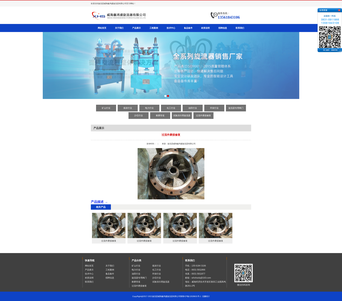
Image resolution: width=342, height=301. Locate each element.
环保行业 (214, 108)
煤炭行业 (127, 108)
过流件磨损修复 (203, 115)
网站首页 (102, 28)
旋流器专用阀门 (235, 108)
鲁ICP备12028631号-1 (192, 296)
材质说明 (205, 28)
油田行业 (192, 108)
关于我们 (119, 28)
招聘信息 (222, 28)
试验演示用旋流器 (181, 115)
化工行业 (171, 108)
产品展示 (136, 28)
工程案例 (153, 28)
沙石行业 (138, 115)
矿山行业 (106, 108)
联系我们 (240, 28)
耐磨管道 (160, 115)
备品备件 (188, 28)
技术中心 (171, 28)
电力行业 (149, 108)
